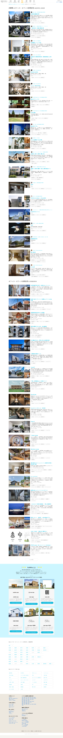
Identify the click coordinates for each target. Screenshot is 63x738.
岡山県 (21, 659)
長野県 (38, 652)
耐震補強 (22, 686)
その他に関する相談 (24, 726)
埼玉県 (27, 650)
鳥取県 (10, 659)
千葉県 (33, 650)
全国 (9, 645)
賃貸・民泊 (39, 132)
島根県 (24, 702)
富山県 (15, 652)
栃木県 (15, 650)
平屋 (36, 118)
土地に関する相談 (24, 723)
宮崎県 (38, 663)
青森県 (15, 647)
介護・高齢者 (23, 682)
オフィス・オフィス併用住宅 (39, 22)
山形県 (32, 697)
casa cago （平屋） (11, 719)
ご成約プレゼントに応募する (12, 700)
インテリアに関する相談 (24, 725)
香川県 (15, 661)
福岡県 (10, 663)
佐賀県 (24, 704)
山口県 (30, 702)
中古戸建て (33, 294)
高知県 (28, 703)
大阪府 (21, 656)
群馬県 (21, 650)
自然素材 (32, 106)
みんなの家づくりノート (11, 710)
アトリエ (43, 261)
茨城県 (10, 650)
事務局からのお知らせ (11, 699)
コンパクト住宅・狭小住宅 (40, 35)
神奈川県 (44, 650)
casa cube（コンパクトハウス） (12, 720)
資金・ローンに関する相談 (25, 724)
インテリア (33, 295)
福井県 (27, 652)
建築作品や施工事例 (11, 711)
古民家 (22, 684)
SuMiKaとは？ (10, 697)
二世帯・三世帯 (33, 163)
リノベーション (44, 134)
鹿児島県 (44, 663)
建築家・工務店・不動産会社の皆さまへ (13, 698)
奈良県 (33, 656)
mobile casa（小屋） (11, 718)
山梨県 (30, 699)
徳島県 (10, 661)
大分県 (33, 663)
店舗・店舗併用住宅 (39, 177)
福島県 (44, 647)
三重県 (27, 654)
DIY (32, 684)
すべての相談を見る (24, 719)
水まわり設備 (11, 675)
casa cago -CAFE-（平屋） (12, 723)
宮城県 (27, 647)
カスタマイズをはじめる (16, 602)
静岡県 (15, 654)
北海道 (10, 647)
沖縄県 (50, 663)
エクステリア (48, 361)
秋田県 (33, 647)
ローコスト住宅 (11, 689)
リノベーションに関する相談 (25, 721)
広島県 (27, 659)
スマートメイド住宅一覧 (11, 717)
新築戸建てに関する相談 (24, 720)
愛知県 (21, 654)
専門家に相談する (25, 718)
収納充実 (32, 471)
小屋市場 (10, 712)
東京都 (38, 650)
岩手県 (21, 647)
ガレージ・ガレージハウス (39, 511)
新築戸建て (33, 35)
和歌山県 (38, 656)
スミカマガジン (10, 713)
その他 (32, 22)
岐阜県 (10, 654)
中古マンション (33, 132)
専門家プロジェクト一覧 (24, 714)
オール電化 (33, 363)
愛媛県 (21, 661)
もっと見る (31, 559)
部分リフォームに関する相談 (25, 722)
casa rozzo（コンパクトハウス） (13, 721)
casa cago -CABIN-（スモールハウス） (13, 722)
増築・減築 (45, 682)
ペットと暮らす (34, 682)
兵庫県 (27, 656)
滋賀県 (10, 656)
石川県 (21, 652)
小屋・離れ (45, 675)
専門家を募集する (24, 715)
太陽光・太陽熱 (11, 686)
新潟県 (22, 699)
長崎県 (26, 704)
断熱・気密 (33, 119)
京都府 (15, 656)
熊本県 (27, 663)
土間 (37, 104)
